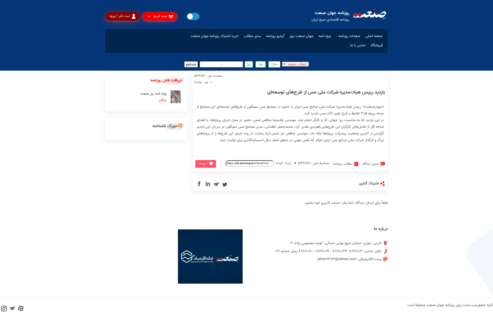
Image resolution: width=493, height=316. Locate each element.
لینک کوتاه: (282, 163)
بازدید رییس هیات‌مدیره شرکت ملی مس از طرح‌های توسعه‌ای (326, 92)
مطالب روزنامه (342, 163)
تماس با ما (358, 45)
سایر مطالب (252, 36)
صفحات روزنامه (349, 36)
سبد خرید (157, 16)
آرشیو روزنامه (275, 36)
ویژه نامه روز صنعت (153, 97)
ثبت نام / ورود (119, 16)
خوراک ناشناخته (164, 126)
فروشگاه (377, 45)
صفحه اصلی (374, 36)
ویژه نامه (325, 36)
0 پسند (203, 163)
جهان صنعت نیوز (301, 36)
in (207, 184)
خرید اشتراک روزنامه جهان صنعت (215, 36)
